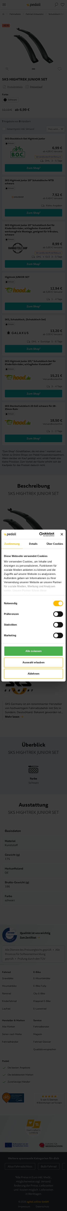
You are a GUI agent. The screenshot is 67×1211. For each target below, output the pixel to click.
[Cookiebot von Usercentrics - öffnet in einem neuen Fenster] (40, 534)
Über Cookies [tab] (55, 543)
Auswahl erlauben (33, 662)
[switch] (58, 614)
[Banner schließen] (62, 534)
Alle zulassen (33, 651)
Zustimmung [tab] (12, 543)
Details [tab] (33, 543)
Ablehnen (33, 673)
